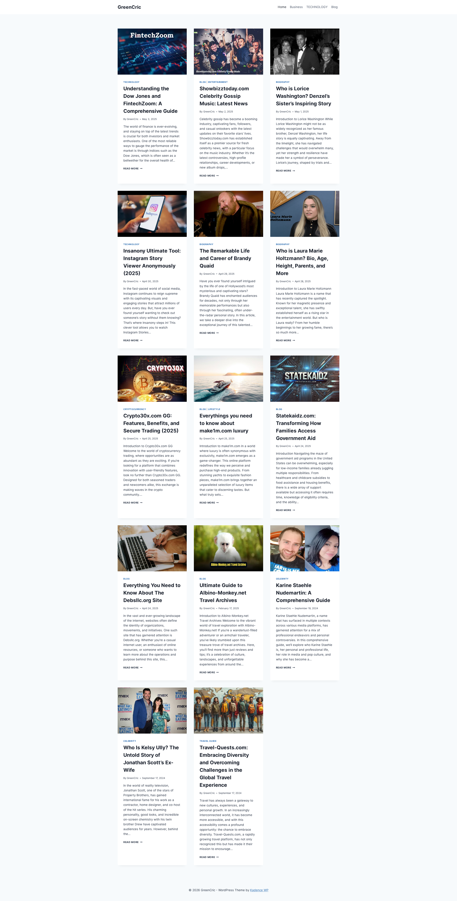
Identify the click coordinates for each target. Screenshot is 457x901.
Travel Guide (208, 741)
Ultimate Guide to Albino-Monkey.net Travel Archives (223, 592)
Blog (334, 7)
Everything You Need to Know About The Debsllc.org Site (151, 592)
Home (282, 7)
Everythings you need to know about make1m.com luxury (226, 423)
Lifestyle (214, 409)
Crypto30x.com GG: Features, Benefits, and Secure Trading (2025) (151, 423)
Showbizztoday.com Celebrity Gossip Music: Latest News (224, 96)
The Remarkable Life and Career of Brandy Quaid (225, 258)
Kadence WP (259, 890)
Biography (283, 82)
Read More (132, 168)
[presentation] (152, 52)
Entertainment (218, 82)
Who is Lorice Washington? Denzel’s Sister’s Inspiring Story (303, 96)
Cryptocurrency (134, 409)
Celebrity (282, 578)
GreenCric (133, 119)
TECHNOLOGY (317, 7)
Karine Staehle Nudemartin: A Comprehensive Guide (303, 592)
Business (296, 7)
